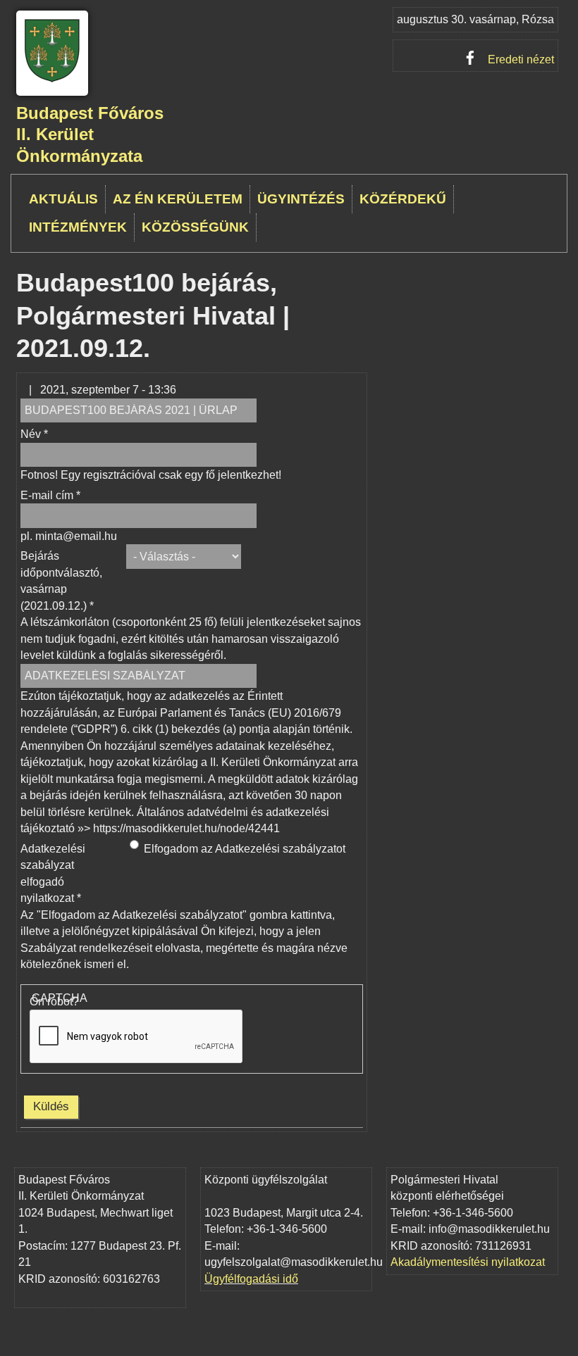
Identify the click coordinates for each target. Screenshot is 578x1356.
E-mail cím (50, 495)
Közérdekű (402, 199)
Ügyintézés (301, 199)
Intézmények (78, 227)
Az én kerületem (177, 199)
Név (34, 434)
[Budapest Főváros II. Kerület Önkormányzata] (52, 80)
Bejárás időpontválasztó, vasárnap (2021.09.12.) (61, 581)
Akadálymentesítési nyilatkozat (468, 1262)
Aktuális (63, 199)
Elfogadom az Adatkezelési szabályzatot (244, 849)
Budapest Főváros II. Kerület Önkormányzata (90, 134)
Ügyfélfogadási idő (251, 1279)
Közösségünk (195, 227)
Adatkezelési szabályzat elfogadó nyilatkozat (52, 874)
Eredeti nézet (521, 59)
